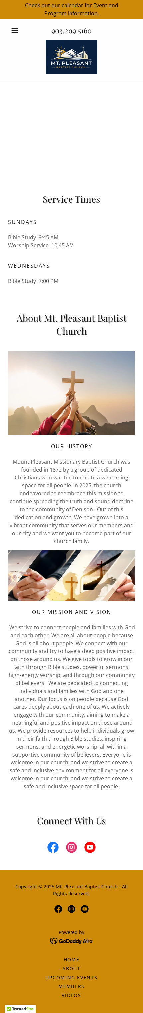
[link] (71, 57)
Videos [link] (71, 995)
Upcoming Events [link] (71, 977)
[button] (17, 30)
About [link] (71, 968)
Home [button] (72, 959)
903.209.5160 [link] (71, 30)
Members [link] (71, 986)
